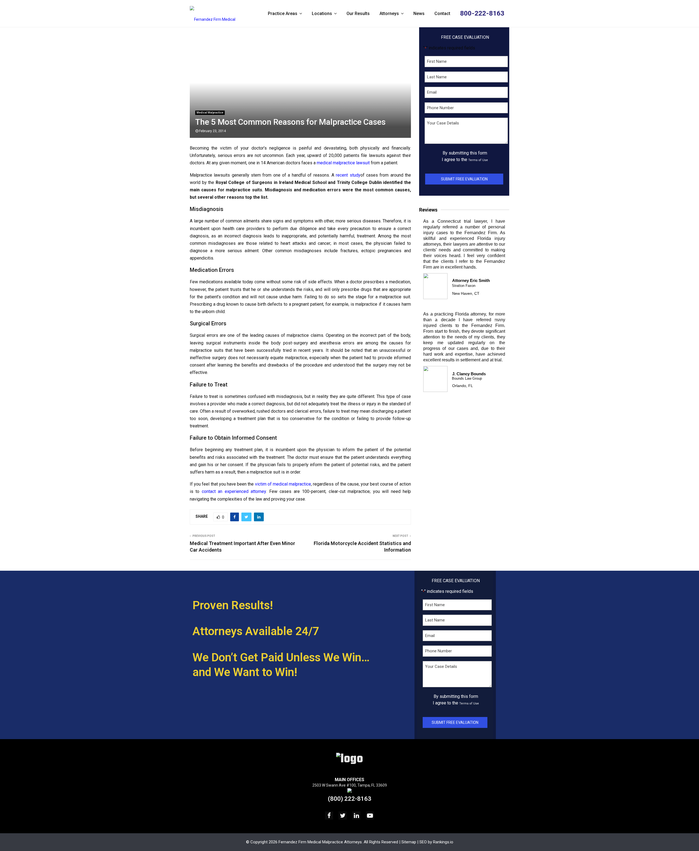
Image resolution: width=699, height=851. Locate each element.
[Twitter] (343, 815)
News (419, 13)
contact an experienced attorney (234, 491)
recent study (348, 175)
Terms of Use (478, 160)
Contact (442, 13)
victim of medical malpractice (283, 484)
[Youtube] (370, 815)
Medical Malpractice (210, 112)
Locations (322, 13)
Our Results (358, 13)
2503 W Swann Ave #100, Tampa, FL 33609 (349, 785)
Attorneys (389, 13)
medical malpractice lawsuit (343, 162)
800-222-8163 (482, 13)
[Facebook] (329, 815)
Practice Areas (282, 13)
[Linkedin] (356, 815)
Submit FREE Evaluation (464, 179)
